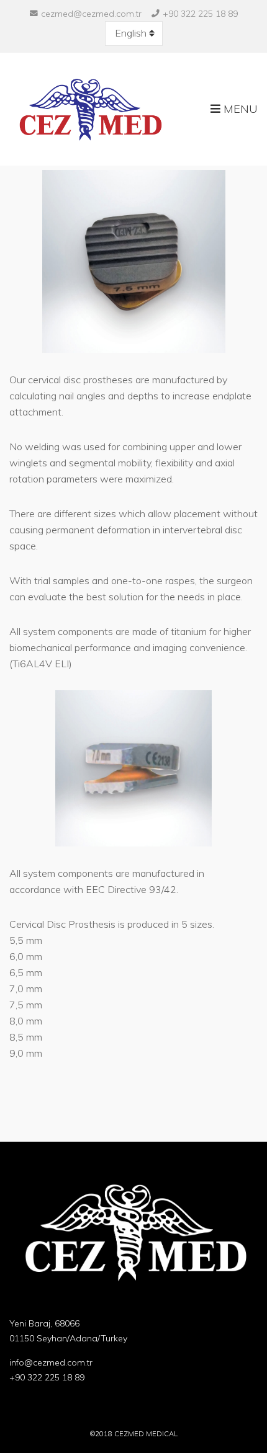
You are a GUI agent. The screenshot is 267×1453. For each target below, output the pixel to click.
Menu (239, 109)
